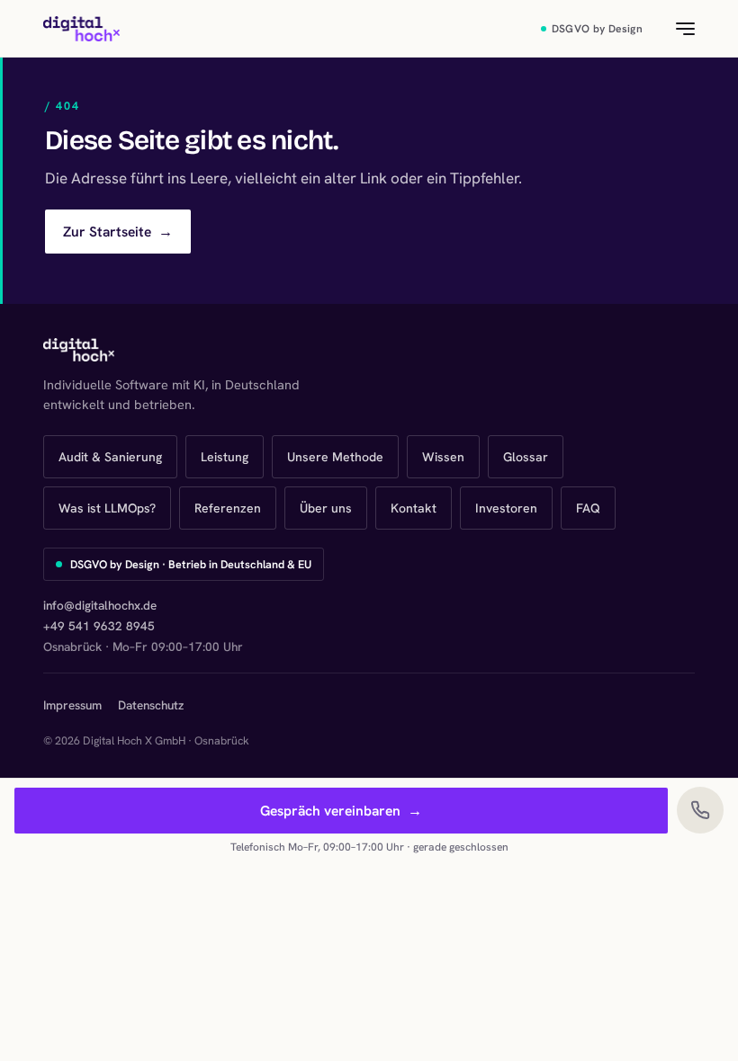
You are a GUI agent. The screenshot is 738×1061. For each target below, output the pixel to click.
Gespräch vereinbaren (341, 810)
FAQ (588, 508)
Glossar (525, 457)
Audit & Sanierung (110, 457)
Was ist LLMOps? (107, 508)
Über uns (326, 508)
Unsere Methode (335, 457)
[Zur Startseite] (81, 28)
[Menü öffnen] (675, 29)
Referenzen (227, 508)
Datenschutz (151, 705)
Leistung (224, 457)
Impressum (72, 705)
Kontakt (413, 508)
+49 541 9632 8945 (99, 626)
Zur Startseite (118, 231)
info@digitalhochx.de (100, 605)
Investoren (506, 508)
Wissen (443, 457)
